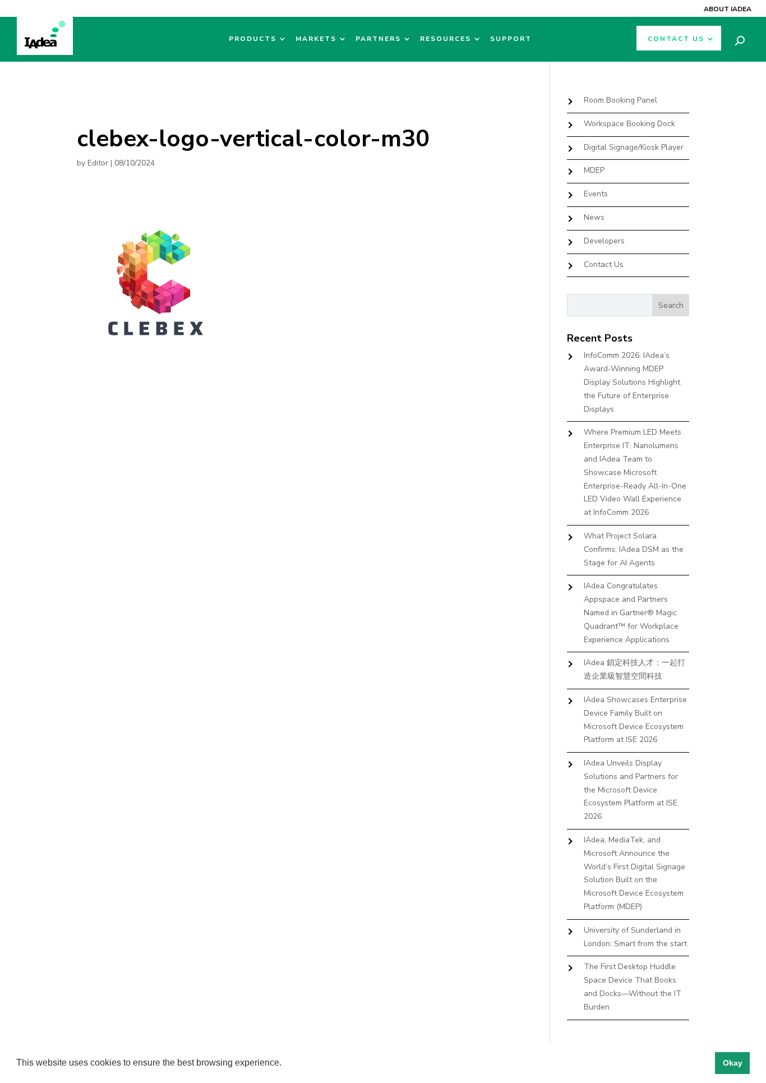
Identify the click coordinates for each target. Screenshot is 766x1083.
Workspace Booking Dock (629, 123)
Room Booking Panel (620, 100)
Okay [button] (732, 1062)
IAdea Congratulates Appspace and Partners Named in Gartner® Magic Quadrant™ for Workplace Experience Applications (631, 612)
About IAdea (727, 8)
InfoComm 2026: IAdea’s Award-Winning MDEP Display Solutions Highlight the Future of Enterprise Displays (632, 382)
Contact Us (676, 39)
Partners (378, 39)
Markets (316, 39)
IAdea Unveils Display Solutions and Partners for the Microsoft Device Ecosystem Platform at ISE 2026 (631, 790)
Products (252, 39)
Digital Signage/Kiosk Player (634, 147)
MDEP (594, 170)
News (594, 217)
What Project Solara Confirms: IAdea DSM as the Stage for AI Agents (634, 549)
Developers (604, 241)
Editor (97, 163)
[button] (285, 1064)
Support (511, 39)
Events (596, 193)
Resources (445, 39)
